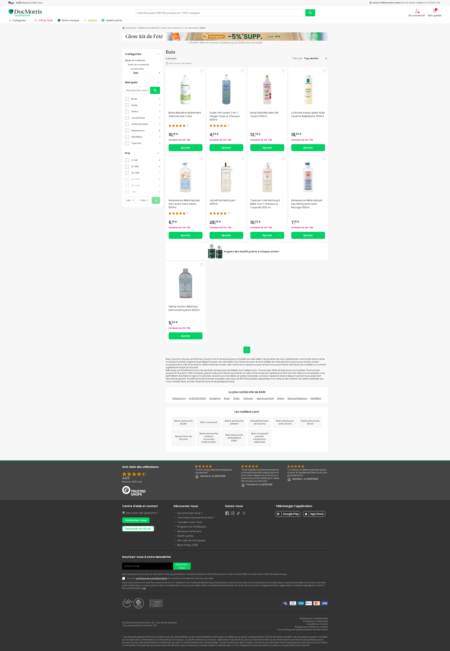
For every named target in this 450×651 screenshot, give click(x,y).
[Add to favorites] (201, 71)
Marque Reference (297, 398)
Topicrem (248, 398)
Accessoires (191, 28)
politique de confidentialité (151, 578)
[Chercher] (310, 12)
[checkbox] (142, 99)
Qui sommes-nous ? (189, 513)
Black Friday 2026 (187, 545)
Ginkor (280, 398)
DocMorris (131, 28)
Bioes (227, 398)
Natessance (178, 398)
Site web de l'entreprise (191, 540)
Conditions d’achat (317, 624)
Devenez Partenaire (189, 531)
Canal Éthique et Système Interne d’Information (302, 629)
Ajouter (185, 147)
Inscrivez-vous (182, 566)
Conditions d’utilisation (315, 621)
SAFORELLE (315, 398)
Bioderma (215, 398)
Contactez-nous (136, 520)
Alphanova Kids (265, 398)
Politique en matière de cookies (311, 626)
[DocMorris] (25, 12)
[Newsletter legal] (124, 578)
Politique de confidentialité (314, 618)
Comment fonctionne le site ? (196, 517)
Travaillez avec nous (189, 522)
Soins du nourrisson (171, 28)
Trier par (297, 58)
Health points (185, 536)
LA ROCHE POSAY (197, 398)
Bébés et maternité (149, 28)
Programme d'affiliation (191, 526)
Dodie (236, 398)
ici (144, 588)
